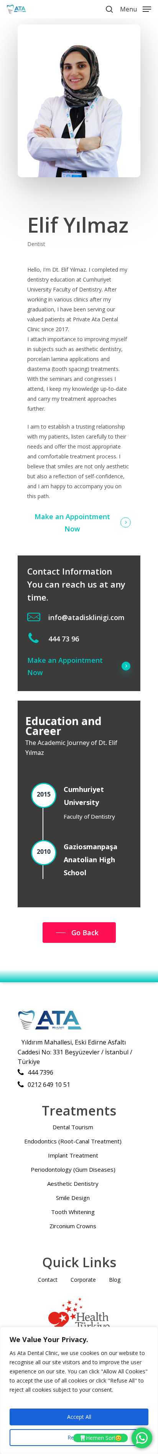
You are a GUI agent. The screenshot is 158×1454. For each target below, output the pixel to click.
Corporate (83, 1279)
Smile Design (73, 1197)
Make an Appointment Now (72, 522)
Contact (48, 1279)
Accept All (79, 1416)
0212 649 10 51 (49, 1084)
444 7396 (40, 1072)
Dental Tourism (73, 1127)
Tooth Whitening (73, 1212)
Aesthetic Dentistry (73, 1183)
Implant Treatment (73, 1155)
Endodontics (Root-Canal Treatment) (73, 1141)
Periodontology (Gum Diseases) (73, 1169)
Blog (114, 1279)
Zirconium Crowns (72, 1226)
